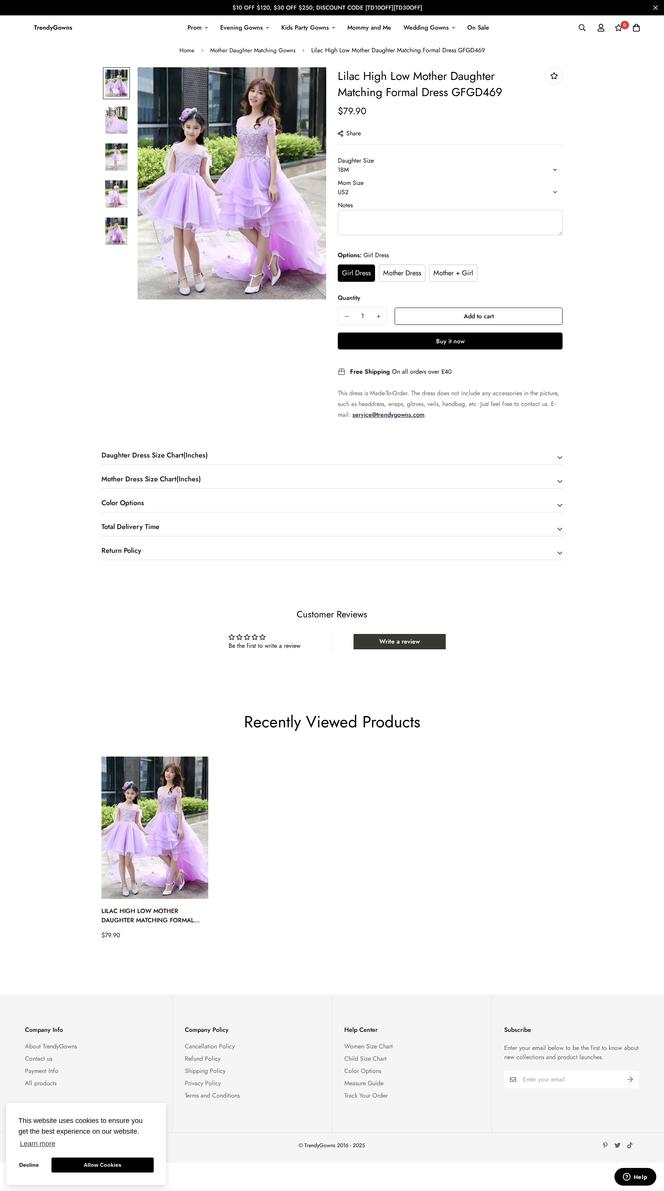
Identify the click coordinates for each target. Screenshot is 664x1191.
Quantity (349, 297)
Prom (195, 27)
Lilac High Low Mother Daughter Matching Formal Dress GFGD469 (147, 916)
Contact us (38, 1058)
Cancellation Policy (210, 1046)
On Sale (478, 27)
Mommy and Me (369, 27)
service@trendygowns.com (388, 414)
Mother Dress (402, 273)
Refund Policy (203, 1058)
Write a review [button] (399, 641)
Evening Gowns (241, 27)
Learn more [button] (37, 1144)
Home (186, 50)
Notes (345, 205)
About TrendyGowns (51, 1046)
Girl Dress (356, 273)
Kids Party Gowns (305, 27)
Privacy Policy (203, 1083)
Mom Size (351, 182)
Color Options (362, 1070)
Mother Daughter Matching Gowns (252, 50)
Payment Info (41, 1070)
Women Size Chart (368, 1046)
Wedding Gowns (426, 27)
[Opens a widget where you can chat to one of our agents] (635, 1177)
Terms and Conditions (212, 1095)
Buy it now (450, 341)
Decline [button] (29, 1165)
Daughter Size (356, 160)
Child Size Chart (365, 1058)
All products (40, 1083)
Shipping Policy (205, 1070)
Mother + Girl (453, 273)
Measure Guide (363, 1083)
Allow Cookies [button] (102, 1165)
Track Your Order (366, 1095)
